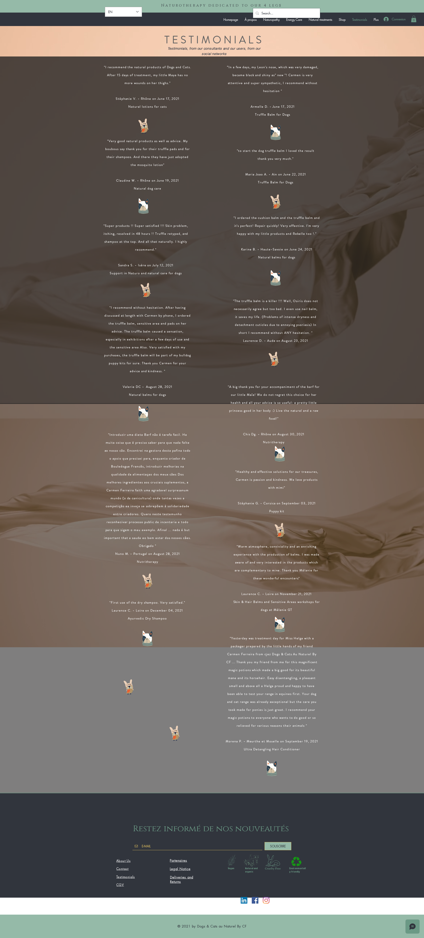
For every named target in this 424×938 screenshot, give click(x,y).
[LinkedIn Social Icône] (244, 900)
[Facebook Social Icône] (255, 900)
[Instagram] (266, 900)
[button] (413, 19)
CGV (120, 885)
